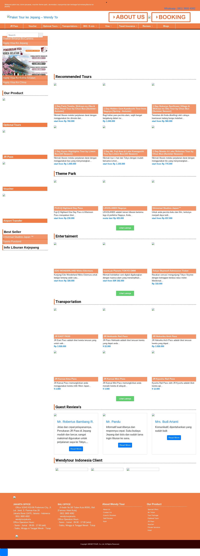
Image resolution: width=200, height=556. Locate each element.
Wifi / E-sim (89, 26)
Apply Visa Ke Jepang (15, 43)
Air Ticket (151, 512)
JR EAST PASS (62, 336)
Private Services (154, 527)
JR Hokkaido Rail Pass (116, 336)
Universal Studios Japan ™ (18, 237)
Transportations (70, 26)
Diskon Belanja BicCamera (18, 38)
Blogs (166, 26)
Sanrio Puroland (12, 241)
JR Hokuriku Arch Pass (165, 336)
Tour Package (153, 515)
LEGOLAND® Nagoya (115, 208)
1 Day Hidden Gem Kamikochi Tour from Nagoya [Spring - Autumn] (125, 109)
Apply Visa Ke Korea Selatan (19, 78)
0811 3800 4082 (22, 516)
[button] (125, 227)
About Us (106, 509)
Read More (76, 449)
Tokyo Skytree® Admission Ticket (170, 270)
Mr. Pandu (113, 421)
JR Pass (14, 26)
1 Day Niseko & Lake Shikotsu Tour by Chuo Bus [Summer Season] (173, 152)
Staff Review (108, 518)
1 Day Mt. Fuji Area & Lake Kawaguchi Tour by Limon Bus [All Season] (124, 152)
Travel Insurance (127, 26)
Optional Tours (50, 26)
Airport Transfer (12, 220)
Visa (107, 26)
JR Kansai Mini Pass (114, 379)
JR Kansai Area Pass (66, 379)
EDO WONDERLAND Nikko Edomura (74, 270)
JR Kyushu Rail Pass (164, 379)
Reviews (147, 26)
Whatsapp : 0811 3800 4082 (179, 8)
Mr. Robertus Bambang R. (75, 421)
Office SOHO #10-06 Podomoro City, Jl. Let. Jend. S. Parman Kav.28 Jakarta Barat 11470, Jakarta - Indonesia (32, 510)
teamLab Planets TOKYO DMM (120, 270)
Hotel (150, 530)
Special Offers (153, 509)
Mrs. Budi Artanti (166, 421)
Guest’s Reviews (109, 515)
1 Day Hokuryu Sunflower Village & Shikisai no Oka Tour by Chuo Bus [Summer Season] (171, 108)
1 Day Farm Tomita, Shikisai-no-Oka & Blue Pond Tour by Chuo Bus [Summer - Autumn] (76, 108)
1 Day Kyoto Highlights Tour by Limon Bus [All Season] (75, 152)
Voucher (33, 26)
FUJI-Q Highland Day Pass (69, 208)
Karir (105, 521)
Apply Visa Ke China (14, 82)
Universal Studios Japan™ (167, 208)
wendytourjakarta (23, 519)
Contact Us (107, 512)
